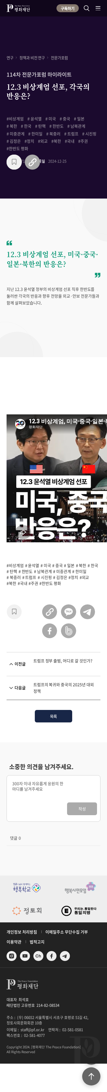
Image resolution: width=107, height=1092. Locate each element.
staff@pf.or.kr (32, 1029)
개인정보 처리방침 (22, 932)
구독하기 (67, 8)
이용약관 (14, 942)
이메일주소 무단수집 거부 (66, 932)
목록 (53, 716)
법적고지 (37, 942)
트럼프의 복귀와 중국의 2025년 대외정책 (63, 688)
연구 (10, 57)
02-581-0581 (72, 1029)
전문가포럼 (59, 57)
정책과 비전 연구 (32, 57)
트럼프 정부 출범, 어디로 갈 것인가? (62, 660)
